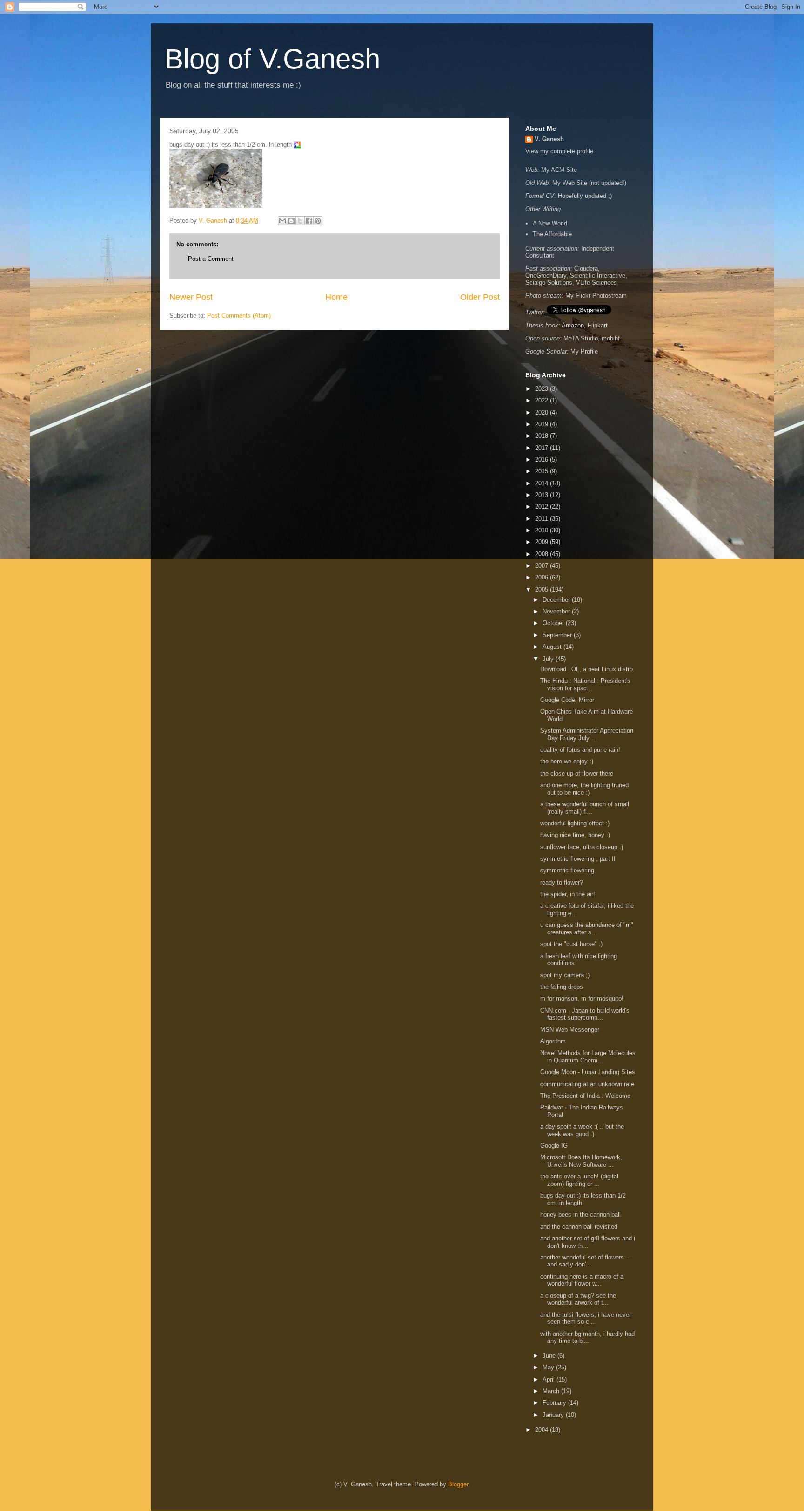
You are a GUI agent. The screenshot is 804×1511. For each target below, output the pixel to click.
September (558, 635)
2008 (542, 554)
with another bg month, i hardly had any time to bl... (587, 1337)
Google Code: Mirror (567, 699)
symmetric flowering (568, 870)
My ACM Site (559, 169)
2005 (542, 589)
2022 (542, 400)
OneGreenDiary (545, 275)
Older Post (480, 297)
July (549, 658)
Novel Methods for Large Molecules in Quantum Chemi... (588, 1056)
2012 (542, 506)
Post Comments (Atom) (239, 315)
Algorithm (553, 1041)
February (555, 1402)
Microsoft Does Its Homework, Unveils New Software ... (581, 1161)
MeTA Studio (580, 338)
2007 (542, 565)
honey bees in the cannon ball (581, 1214)
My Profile (584, 351)
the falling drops (562, 986)
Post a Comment (211, 258)
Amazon (573, 325)
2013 (542, 494)
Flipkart (598, 325)
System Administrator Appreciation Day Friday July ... (586, 734)
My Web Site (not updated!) (589, 182)
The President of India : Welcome (585, 1095)
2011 (542, 518)
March (552, 1391)
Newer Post (191, 297)
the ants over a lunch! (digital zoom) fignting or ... (579, 1180)
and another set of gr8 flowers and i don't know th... (587, 1242)
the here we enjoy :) (568, 761)
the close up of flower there (577, 773)
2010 (542, 530)
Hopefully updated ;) (585, 195)
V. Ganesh (549, 139)
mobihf (611, 338)
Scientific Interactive (597, 275)
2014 (542, 483)
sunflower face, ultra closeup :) (582, 847)
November (557, 611)
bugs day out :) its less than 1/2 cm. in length (583, 1199)
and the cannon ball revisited (579, 1226)
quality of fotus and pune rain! (580, 749)
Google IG (554, 1145)
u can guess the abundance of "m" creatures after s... (586, 928)
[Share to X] (300, 220)
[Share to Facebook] (309, 220)
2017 (542, 447)
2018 (542, 435)
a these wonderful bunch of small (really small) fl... (584, 808)
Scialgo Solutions (548, 282)
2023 (542, 388)
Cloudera (586, 268)
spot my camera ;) (565, 975)
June (550, 1355)
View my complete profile (559, 151)
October (554, 622)
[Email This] (282, 220)
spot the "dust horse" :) (572, 943)
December (557, 599)
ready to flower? (562, 882)
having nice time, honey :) (576, 834)
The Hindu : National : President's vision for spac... (585, 684)
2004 (542, 1429)
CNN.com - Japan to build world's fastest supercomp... (585, 1014)
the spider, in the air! (568, 894)
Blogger (458, 1484)
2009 (542, 541)
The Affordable (552, 234)
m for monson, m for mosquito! (583, 998)
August (553, 646)
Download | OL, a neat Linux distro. (587, 669)
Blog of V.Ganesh (272, 59)
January (554, 1414)
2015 (542, 471)
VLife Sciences (596, 282)
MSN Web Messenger (569, 1029)
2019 (542, 424)
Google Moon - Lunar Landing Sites (587, 1072)
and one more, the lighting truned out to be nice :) (584, 789)
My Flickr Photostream (596, 295)
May (549, 1367)
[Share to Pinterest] (317, 220)
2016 (542, 459)
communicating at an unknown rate (587, 1084)
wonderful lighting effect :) (575, 823)
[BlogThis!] (291, 220)
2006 (542, 577)
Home (336, 297)
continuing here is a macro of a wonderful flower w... (581, 1280)
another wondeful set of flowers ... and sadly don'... (585, 1261)
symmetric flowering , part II (578, 858)
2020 (542, 412)
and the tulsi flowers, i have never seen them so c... (585, 1318)
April (549, 1379)
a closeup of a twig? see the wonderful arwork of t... (578, 1299)
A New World (550, 223)
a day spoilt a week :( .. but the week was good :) (582, 1130)
